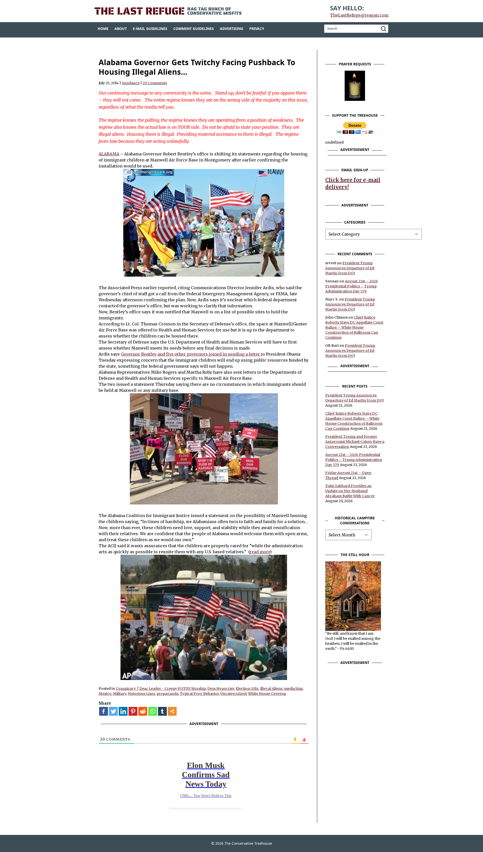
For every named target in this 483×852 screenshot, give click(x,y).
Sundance (131, 83)
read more (260, 551)
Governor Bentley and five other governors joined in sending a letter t (191, 354)
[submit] (383, 29)
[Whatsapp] (152, 711)
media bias (293, 688)
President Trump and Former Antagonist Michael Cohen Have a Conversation (354, 441)
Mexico (105, 693)
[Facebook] (103, 711)
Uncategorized (233, 693)
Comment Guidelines (193, 28)
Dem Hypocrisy (220, 688)
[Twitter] (113, 711)
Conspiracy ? (127, 688)
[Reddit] (142, 711)
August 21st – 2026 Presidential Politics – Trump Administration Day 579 (351, 286)
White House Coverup (267, 693)
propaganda (167, 693)
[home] (168, 11)
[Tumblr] (162, 711)
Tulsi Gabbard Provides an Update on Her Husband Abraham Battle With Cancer (350, 491)
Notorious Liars (141, 693)
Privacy (256, 28)
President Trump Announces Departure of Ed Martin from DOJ (349, 268)
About (120, 28)
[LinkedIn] (123, 711)
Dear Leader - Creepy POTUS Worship (172, 688)
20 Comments (155, 83)
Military (119, 693)
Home (103, 28)
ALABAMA (109, 153)
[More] (172, 711)
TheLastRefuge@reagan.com (359, 15)
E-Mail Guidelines (150, 28)
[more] (172, 711)
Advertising (231, 28)
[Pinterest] (133, 711)
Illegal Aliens (271, 688)
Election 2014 (247, 688)
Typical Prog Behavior (199, 693)
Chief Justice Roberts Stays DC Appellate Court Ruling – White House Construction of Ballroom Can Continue (354, 327)
